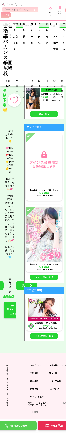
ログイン (59, 12)
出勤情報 (24, 24)
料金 (39, 82)
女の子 (9, 4)
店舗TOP (8, 82)
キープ (50, 14)
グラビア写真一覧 (43, 277)
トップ (7, 24)
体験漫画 (34, 390)
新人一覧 (32, 24)
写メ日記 (39, 24)
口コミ (47, 82)
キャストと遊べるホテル (37, 398)
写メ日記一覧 (10, 285)
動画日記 (47, 24)
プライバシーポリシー (43, 404)
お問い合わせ (30, 404)
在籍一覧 (17, 82)
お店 (21, 4)
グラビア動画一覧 (43, 336)
